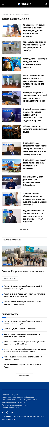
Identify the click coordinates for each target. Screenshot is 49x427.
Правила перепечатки (10, 408)
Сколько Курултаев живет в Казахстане (20, 329)
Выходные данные (9, 402)
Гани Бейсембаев (22, 15)
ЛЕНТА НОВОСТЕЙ (10, 314)
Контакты (22, 402)
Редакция (28, 400)
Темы (12, 15)
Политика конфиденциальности (14, 405)
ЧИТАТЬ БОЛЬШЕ (10, 278)
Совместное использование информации (18, 397)
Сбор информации (9, 395)
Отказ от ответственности (12, 400)
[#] (24, 4)
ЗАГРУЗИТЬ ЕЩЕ (24, 230)
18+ (34, 400)
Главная (5, 15)
